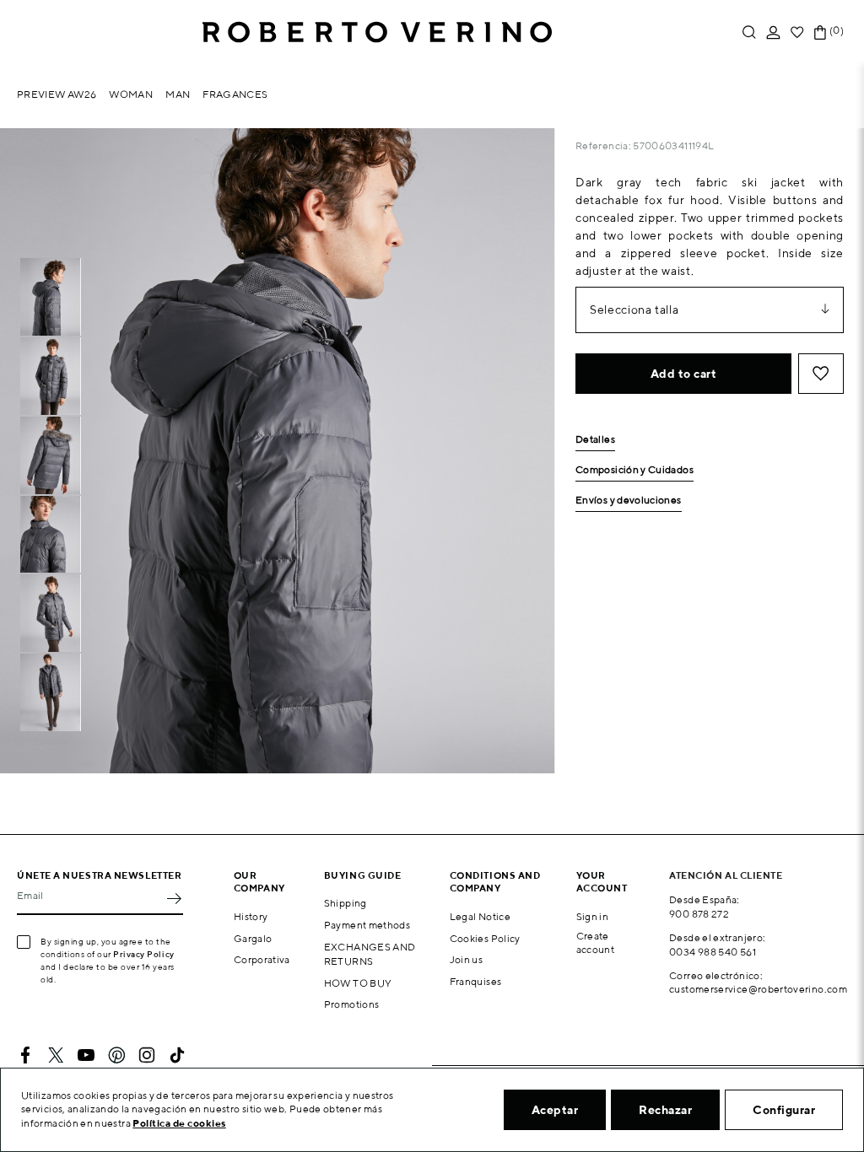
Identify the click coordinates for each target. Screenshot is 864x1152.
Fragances (234, 94)
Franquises (476, 981)
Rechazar (665, 1110)
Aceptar (555, 1110)
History (251, 916)
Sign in (592, 916)
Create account (595, 942)
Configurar (784, 1110)
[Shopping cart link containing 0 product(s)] (820, 32)
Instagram (146, 1055)
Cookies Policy (485, 938)
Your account (602, 881)
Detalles (595, 439)
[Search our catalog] (749, 32)
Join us (466, 959)
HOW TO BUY (358, 983)
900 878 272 (699, 913)
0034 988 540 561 (712, 951)
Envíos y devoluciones (628, 500)
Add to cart (684, 373)
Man (177, 94)
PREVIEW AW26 (56, 94)
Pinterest (116, 1055)
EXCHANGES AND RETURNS (370, 953)
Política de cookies (179, 1123)
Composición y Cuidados (634, 470)
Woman (131, 94)
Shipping (345, 902)
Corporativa (262, 959)
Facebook (25, 1055)
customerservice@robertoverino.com (758, 988)
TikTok (177, 1055)
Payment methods (367, 924)
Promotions (352, 1004)
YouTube (86, 1055)
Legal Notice (480, 916)
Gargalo (253, 938)
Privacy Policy (144, 954)
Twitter (55, 1055)
